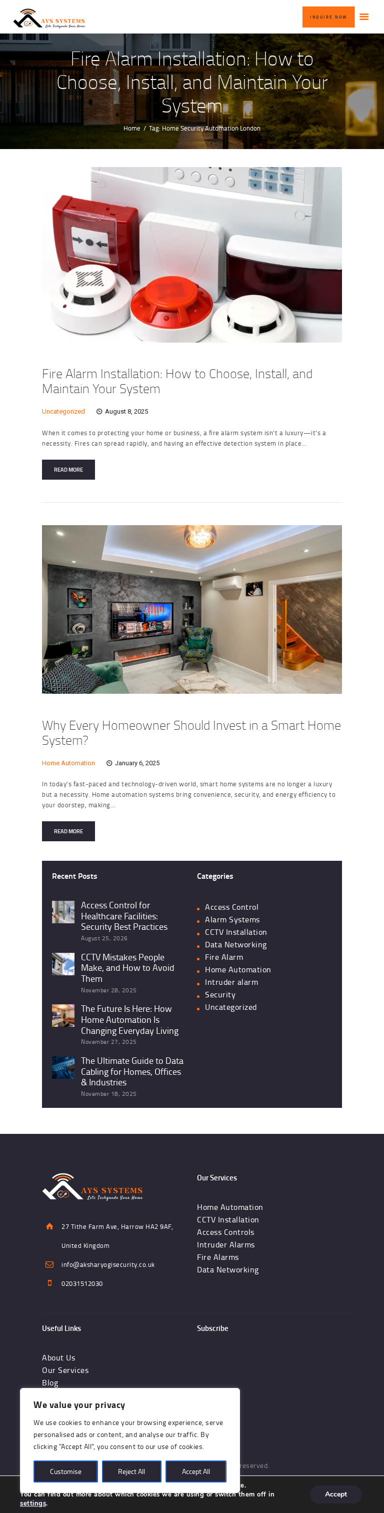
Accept (336, 1494)
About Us (58, 1357)
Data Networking (236, 944)
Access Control (231, 906)
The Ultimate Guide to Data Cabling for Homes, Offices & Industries (132, 1071)
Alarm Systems (232, 919)
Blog (50, 1382)
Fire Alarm (224, 956)
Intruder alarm (231, 981)
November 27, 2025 (109, 1041)
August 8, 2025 (126, 411)
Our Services (65, 1369)
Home (132, 128)
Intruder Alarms (226, 1244)
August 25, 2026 (104, 938)
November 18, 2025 (109, 1093)
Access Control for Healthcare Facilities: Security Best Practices (124, 916)
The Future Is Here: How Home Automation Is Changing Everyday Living (129, 1019)
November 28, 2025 (109, 990)
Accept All (196, 1471)
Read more (68, 470)
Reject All (131, 1471)
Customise (66, 1471)
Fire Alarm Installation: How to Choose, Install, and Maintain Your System (177, 381)
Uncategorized (63, 411)
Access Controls (225, 1231)
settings (33, 1503)
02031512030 (82, 1283)
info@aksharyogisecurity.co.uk (108, 1264)
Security (220, 994)
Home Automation (68, 763)
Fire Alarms (218, 1256)
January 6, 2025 (137, 763)
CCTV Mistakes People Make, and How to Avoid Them (127, 968)
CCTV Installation (236, 931)
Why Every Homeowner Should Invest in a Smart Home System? (191, 732)
